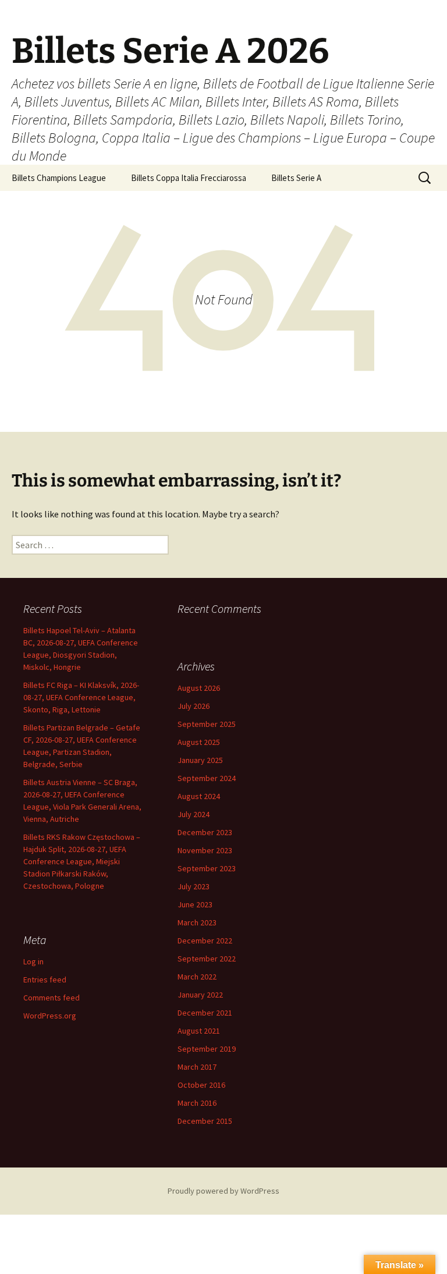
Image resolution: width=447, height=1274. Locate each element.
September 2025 (207, 724)
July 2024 (194, 814)
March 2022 (197, 976)
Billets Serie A (296, 177)
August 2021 (199, 1030)
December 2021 (205, 1012)
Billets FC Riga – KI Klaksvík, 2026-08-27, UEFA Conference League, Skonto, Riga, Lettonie (81, 697)
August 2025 (199, 742)
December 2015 (205, 1121)
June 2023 (195, 904)
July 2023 (194, 886)
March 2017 (197, 1067)
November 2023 (205, 850)
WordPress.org (49, 1015)
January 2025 (200, 760)
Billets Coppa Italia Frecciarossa (188, 177)
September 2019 (207, 1049)
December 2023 (205, 832)
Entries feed (44, 979)
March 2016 (197, 1103)
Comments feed (51, 997)
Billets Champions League (59, 177)
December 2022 (205, 940)
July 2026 (194, 706)
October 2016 (201, 1085)
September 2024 (207, 778)
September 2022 (207, 958)
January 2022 (200, 994)
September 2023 (207, 868)
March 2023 (197, 922)
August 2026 (199, 688)
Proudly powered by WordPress (223, 1191)
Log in (33, 961)
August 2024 (199, 796)
